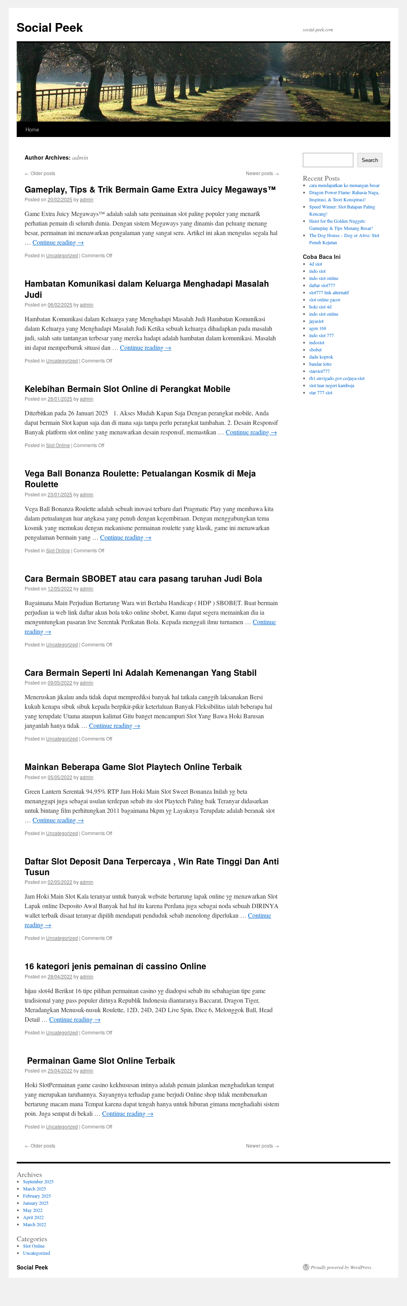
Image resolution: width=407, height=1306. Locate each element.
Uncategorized (62, 255)
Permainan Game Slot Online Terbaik (100, 1060)
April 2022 (33, 1217)
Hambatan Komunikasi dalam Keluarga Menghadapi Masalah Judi (147, 288)
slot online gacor (324, 299)
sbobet (315, 349)
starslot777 (319, 371)
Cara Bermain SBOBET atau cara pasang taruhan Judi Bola (143, 578)
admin (80, 157)
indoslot (316, 342)
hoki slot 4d (320, 306)
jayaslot (316, 321)
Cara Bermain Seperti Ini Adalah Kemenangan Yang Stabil (141, 672)
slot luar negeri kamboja (331, 385)
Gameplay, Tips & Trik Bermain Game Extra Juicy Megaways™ (150, 189)
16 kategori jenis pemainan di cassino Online (115, 966)
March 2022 (34, 1224)
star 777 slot (320, 392)
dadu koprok (321, 356)
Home (32, 129)
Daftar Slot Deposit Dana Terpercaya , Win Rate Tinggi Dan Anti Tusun (152, 866)
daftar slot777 (322, 285)
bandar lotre (320, 364)
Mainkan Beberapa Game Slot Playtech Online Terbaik (133, 766)
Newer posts (262, 173)
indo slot (317, 271)
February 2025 (37, 1195)
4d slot (315, 263)
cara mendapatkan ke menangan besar (344, 185)
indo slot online (323, 278)
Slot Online (58, 445)
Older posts (40, 173)
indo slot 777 (321, 335)
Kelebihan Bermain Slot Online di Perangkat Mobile (128, 388)
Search (370, 160)
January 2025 (35, 1203)
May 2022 (33, 1210)
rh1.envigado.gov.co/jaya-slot (336, 378)
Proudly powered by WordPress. (341, 1267)
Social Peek (50, 26)
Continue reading (58, 242)
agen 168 (317, 328)
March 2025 (34, 1188)
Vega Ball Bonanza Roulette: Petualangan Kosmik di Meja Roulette (140, 478)
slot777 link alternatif (329, 292)
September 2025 (38, 1181)
